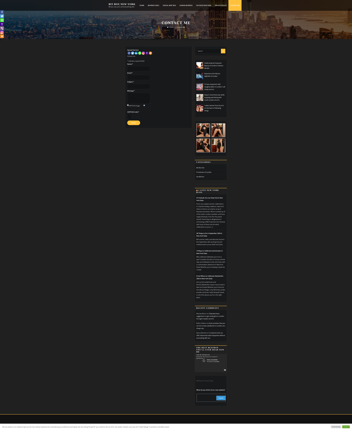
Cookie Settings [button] (336, 427)
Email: (130, 73)
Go (223, 51)
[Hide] (0, 40)
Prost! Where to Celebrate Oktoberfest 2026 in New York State (209, 277)
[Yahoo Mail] (146, 53)
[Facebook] (129, 53)
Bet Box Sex (200, 168)
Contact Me (235, 5)
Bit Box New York (122, 4)
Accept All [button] (346, 427)
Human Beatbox (186, 5)
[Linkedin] (136, 53)
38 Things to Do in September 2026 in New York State (209, 234)
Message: (131, 91)
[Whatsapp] (139, 53)
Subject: (130, 82)
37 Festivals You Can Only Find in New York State (209, 199)
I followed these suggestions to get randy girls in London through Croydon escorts (210, 316)
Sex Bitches (200, 177)
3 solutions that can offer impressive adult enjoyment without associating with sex (210, 335)
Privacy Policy (221, 5)
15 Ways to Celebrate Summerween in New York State (209, 252)
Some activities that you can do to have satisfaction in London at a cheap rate (210, 325)
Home (142, 5)
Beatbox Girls (153, 5)
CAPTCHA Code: (133, 112)
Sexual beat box (169, 5)
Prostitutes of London (203, 172)
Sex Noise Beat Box (203, 5)
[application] (211, 363)
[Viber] (2, 28)
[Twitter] (132, 53)
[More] (150, 53)
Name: (130, 64)
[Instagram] (143, 53)
